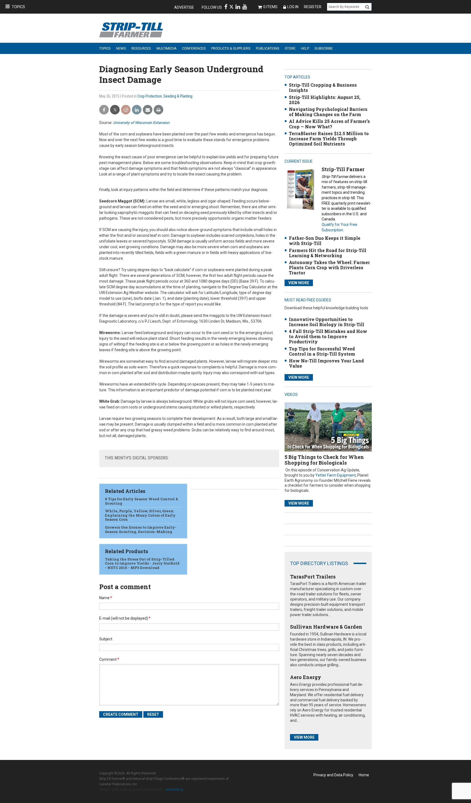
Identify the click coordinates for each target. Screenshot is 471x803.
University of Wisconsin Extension (141, 122)
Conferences (194, 48)
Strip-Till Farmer (343, 169)
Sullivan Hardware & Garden (326, 626)
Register (312, 7)
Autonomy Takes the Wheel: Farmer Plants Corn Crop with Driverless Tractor (329, 267)
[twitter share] (115, 110)
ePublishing (174, 790)
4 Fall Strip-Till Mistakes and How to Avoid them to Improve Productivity (328, 336)
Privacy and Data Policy (333, 775)
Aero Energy (305, 677)
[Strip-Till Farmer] (300, 189)
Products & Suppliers (230, 48)
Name (105, 598)
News (121, 48)
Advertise (184, 7)
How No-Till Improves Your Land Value (326, 363)
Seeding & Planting (178, 96)
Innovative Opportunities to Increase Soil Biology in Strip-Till (326, 321)
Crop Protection (149, 96)
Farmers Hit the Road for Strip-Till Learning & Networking (327, 252)
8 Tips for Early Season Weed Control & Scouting (141, 501)
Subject (105, 639)
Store (290, 48)
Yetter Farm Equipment (335, 475)
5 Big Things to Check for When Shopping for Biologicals (324, 460)
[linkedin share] (136, 110)
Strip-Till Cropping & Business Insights (323, 87)
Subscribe (324, 48)
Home (364, 775)
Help (305, 48)
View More (298, 283)
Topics (18, 7)
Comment (109, 659)
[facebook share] (104, 110)
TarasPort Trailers (313, 576)
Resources (141, 48)
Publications (267, 48)
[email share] (147, 110)
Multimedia (166, 48)
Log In (292, 7)
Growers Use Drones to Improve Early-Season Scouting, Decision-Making (140, 529)
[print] (158, 110)
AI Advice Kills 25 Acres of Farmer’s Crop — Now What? (329, 123)
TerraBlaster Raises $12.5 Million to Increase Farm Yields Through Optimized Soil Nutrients (329, 139)
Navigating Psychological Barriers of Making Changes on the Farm (328, 111)
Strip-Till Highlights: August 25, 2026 (324, 99)
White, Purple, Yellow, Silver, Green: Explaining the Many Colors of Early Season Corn (140, 515)
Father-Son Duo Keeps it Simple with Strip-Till (324, 240)
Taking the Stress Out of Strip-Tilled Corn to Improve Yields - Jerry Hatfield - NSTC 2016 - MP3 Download (142, 563)
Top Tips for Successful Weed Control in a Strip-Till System (322, 351)
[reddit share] (126, 110)
